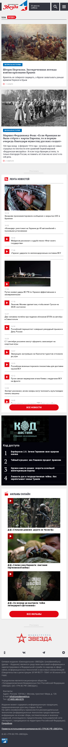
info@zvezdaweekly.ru (19, 696)
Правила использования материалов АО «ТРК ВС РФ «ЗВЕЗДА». (32, 729)
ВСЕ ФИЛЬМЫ (34, 614)
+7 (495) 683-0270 (15, 699)
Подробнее (7, 723)
